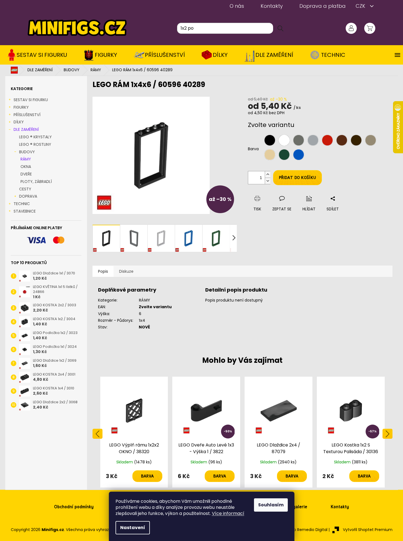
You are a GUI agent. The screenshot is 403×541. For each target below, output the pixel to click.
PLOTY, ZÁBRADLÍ (36, 181)
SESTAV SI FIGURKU (31, 100)
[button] (134, 476)
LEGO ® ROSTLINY (35, 144)
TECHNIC (22, 203)
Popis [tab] (103, 271)
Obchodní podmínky (74, 506)
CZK (361, 5)
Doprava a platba (322, 5)
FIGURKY (21, 107)
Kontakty (272, 5)
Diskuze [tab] (126, 271)
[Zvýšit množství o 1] (267, 174)
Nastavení (132, 527)
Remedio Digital (312, 529)
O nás (237, 5)
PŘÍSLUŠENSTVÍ (27, 115)
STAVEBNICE (25, 211)
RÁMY (25, 159)
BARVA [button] (147, 476)
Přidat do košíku (297, 177)
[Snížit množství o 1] (267, 181)
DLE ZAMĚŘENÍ (26, 129)
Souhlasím (271, 505)
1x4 (142, 320)
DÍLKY (19, 122)
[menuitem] (39, 55)
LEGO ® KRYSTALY (35, 137)
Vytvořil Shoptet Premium (367, 529)
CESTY (25, 189)
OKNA (25, 166)
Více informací (228, 513)
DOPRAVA (28, 196)
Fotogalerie (295, 506)
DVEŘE (26, 174)
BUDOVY (27, 152)
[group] (134, 432)
